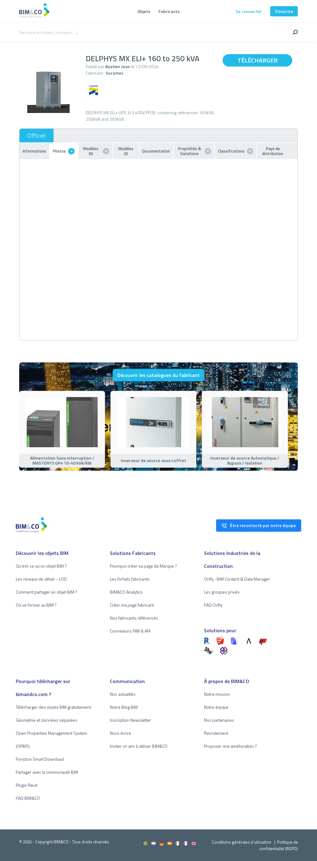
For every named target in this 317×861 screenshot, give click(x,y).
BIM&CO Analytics (126, 592)
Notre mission (217, 694)
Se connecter (249, 11)
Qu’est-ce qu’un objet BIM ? (41, 566)
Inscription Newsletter (130, 720)
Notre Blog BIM (124, 707)
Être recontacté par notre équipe (263, 525)
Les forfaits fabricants (130, 579)
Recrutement (216, 733)
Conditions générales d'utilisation (241, 842)
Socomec (115, 73)
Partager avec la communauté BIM (47, 772)
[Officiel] (37, 135)
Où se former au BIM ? (36, 605)
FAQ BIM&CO (28, 798)
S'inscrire (284, 11)
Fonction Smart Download (40, 759)
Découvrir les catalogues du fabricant (158, 375)
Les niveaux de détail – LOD (41, 579)
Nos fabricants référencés (134, 618)
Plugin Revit (26, 785)
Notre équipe (216, 707)
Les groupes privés (222, 592)
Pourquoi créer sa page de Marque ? (143, 566)
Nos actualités (123, 694)
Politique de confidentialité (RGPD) (278, 845)
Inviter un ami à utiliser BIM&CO (138, 746)
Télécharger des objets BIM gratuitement (53, 707)
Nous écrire (120, 733)
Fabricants (169, 11)
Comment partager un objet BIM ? (46, 592)
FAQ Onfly (213, 605)
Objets (143, 11)
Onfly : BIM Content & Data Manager (237, 579)
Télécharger (257, 60)
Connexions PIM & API (130, 631)
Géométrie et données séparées (46, 720)
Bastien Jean (117, 66)
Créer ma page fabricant (132, 605)
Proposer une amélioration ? (230, 746)
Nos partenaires (219, 720)
